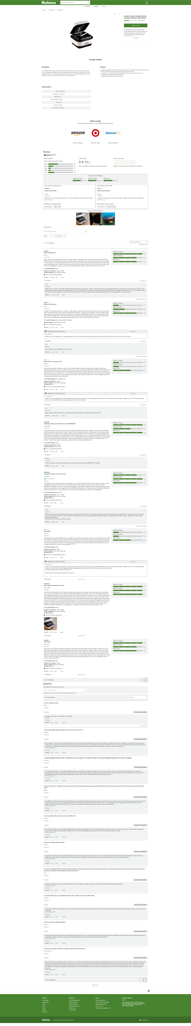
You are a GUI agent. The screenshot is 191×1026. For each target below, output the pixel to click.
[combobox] (75, 2)
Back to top (95, 985)
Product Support (73, 1002)
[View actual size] (115, 14)
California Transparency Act (103, 1008)
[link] (148, 990)
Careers (44, 1010)
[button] (146, 2)
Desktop (59, 10)
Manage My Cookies (101, 1004)
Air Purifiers (87, 6)
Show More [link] (136, 37)
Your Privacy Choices (101, 1002)
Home (44, 10)
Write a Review (141, 20)
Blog (43, 1008)
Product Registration (74, 1000)
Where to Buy (72, 1008)
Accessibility (72, 1010)
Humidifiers (96, 6)
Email (123, 1000)
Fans (43, 1006)
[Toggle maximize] (119, 14)
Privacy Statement (100, 1000)
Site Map (44, 1012)
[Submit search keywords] (88, 2)
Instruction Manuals (74, 1006)
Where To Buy (135, 25)
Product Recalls (73, 1004)
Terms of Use (99, 1006)
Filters (104, 6)
